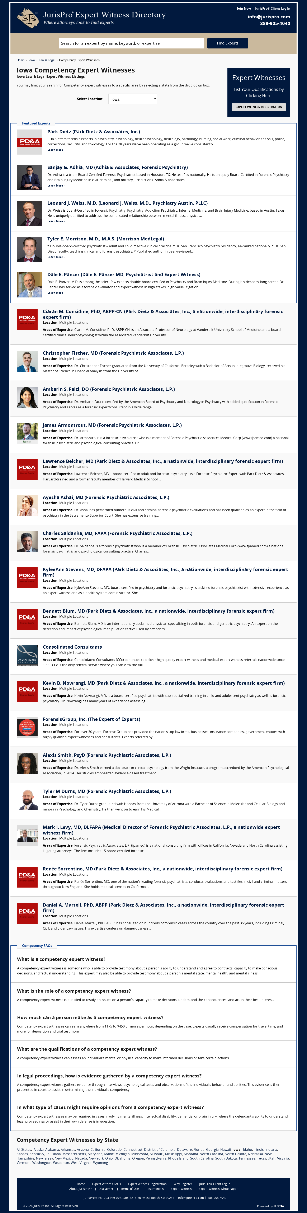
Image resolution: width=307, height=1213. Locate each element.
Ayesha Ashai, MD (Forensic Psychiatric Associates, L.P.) (106, 497)
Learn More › (56, 150)
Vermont (24, 1163)
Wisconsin (61, 1163)
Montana (191, 1154)
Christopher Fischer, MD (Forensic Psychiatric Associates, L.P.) (113, 353)
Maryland (95, 1154)
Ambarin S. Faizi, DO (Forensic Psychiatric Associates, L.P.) (109, 389)
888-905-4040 (275, 24)
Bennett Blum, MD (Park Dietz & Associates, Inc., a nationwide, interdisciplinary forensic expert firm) (158, 611)
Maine (109, 1154)
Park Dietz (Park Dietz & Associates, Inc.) (93, 132)
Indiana (271, 1150)
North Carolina (211, 1154)
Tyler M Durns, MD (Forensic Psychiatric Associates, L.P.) (107, 791)
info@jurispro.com (269, 17)
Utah (271, 1158)
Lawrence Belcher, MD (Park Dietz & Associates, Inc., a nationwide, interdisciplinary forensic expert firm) (163, 461)
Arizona (83, 1150)
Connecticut (132, 1150)
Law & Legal (47, 60)
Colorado (114, 1150)
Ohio (109, 1158)
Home (21, 60)
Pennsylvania (156, 1158)
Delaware (184, 1150)
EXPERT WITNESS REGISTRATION (259, 107)
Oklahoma (122, 1158)
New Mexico (64, 1158)
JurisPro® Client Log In (272, 8)
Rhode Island (178, 1158)
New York (96, 1158)
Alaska (39, 1150)
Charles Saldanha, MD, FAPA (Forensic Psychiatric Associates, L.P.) (117, 533)
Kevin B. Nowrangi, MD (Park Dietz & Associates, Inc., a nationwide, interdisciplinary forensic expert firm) (164, 683)
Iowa (32, 60)
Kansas (22, 1154)
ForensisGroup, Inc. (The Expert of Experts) (91, 719)
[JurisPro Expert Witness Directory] (91, 18)
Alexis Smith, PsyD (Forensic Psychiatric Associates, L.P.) (107, 755)
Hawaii (225, 1150)
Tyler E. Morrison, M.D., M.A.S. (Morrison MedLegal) (105, 239)
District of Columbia (159, 1150)
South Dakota (226, 1158)
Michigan (122, 1154)
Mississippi (173, 1154)
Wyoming (100, 1163)
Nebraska (255, 1154)
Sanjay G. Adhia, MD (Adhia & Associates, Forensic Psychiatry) (117, 167)
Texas (261, 1158)
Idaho (247, 1150)
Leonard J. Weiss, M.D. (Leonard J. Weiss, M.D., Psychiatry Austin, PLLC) (127, 203)
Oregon (138, 1158)
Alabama (52, 1150)
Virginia (283, 1158)
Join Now (244, 8)
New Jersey (44, 1158)
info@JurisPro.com (191, 1198)
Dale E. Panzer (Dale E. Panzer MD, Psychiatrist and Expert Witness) (123, 275)
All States (24, 1150)
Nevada (81, 1158)
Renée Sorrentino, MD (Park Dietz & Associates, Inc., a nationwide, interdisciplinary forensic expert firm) (162, 869)
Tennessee (246, 1158)
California (97, 1150)
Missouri (156, 1154)
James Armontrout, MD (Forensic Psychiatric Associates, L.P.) (112, 425)
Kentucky (37, 1154)
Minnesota (139, 1154)
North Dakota (235, 1154)
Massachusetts (74, 1154)
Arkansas (68, 1150)
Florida (199, 1150)
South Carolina (202, 1158)
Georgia (212, 1150)
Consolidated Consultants (72, 647)
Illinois (259, 1150)
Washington (41, 1163)
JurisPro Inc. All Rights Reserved (55, 1206)
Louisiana (53, 1154)
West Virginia (81, 1163)
